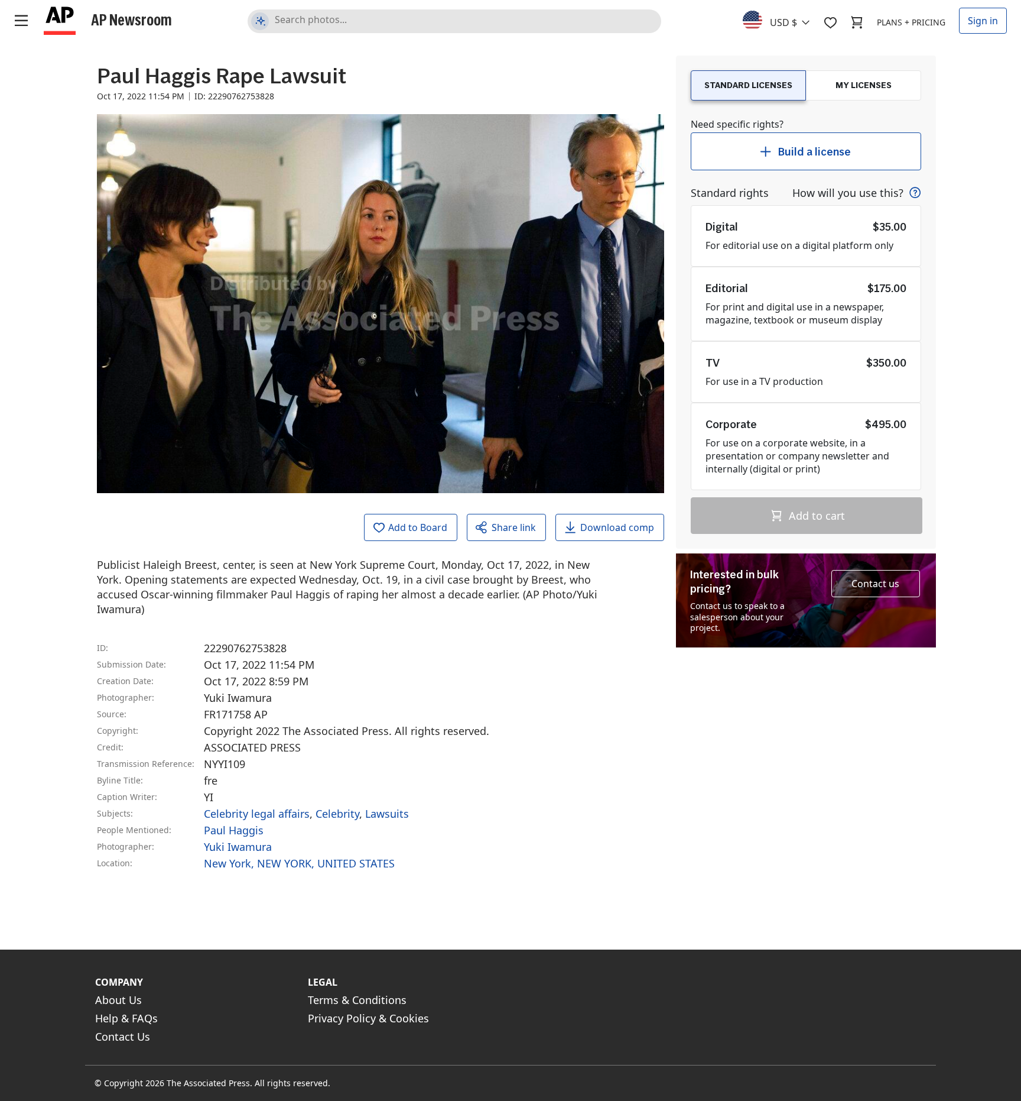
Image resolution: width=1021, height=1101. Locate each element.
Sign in (983, 20)
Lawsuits (387, 814)
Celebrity (337, 814)
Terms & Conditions (357, 1000)
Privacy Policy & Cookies (368, 1018)
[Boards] (830, 22)
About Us (118, 1000)
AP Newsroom (131, 19)
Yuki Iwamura (238, 847)
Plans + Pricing (911, 22)
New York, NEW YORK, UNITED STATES (299, 863)
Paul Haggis (234, 830)
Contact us (875, 583)
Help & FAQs (126, 1018)
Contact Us (122, 1036)
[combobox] (783, 19)
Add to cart (815, 516)
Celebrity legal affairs (257, 814)
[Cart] (856, 22)
